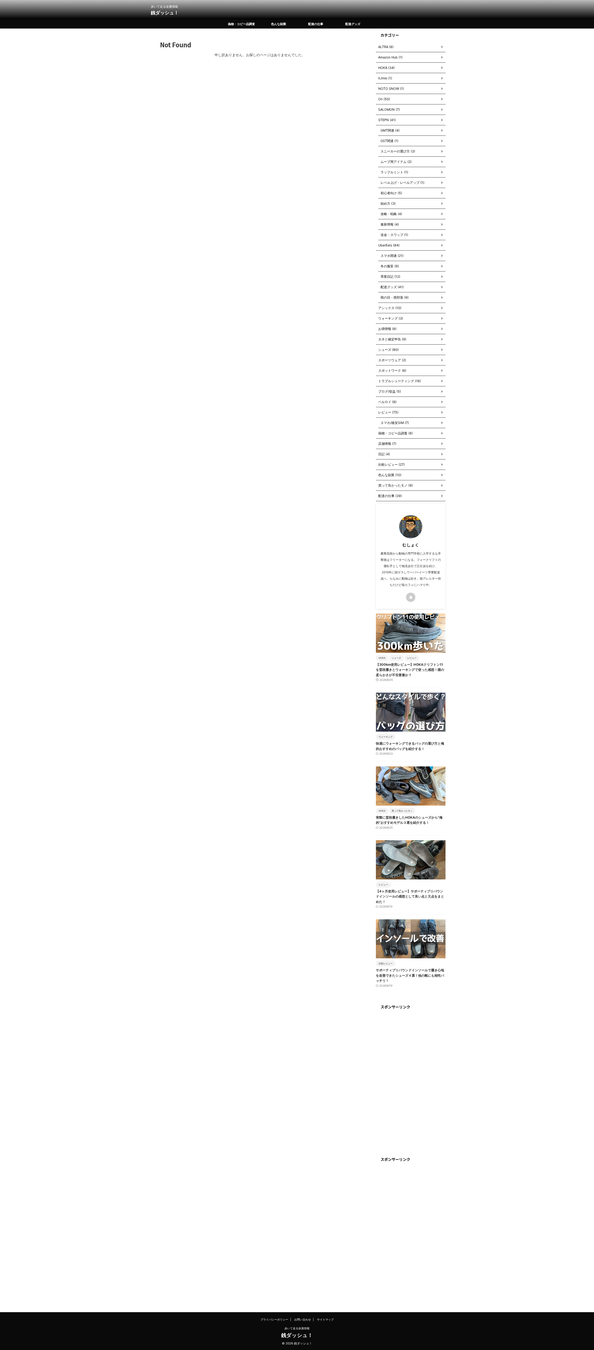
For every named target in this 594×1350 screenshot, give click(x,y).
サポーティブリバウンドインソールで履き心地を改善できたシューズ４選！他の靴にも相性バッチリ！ (410, 975)
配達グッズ (352, 24)
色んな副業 (278, 24)
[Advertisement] (411, 1083)
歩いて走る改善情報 (297, 1328)
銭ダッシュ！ (165, 13)
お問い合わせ (302, 1319)
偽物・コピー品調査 (241, 24)
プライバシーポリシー (274, 1319)
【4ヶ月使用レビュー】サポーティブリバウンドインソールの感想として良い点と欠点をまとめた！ (410, 896)
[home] (410, 597)
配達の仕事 (315, 24)
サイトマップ (325, 1319)
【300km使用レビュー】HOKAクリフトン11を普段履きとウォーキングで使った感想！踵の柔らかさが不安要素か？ (410, 669)
